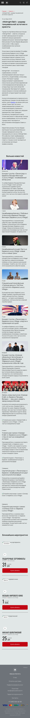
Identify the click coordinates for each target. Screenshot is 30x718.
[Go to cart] (27, 2)
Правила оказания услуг (15, 685)
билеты (13, 102)
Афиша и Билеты (15, 674)
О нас (15, 677)
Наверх (25, 667)
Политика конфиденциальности (15, 690)
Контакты (15, 698)
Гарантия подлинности (15, 694)
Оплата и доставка (15, 681)
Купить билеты (15, 570)
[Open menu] (2, 3)
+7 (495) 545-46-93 (15, 702)
